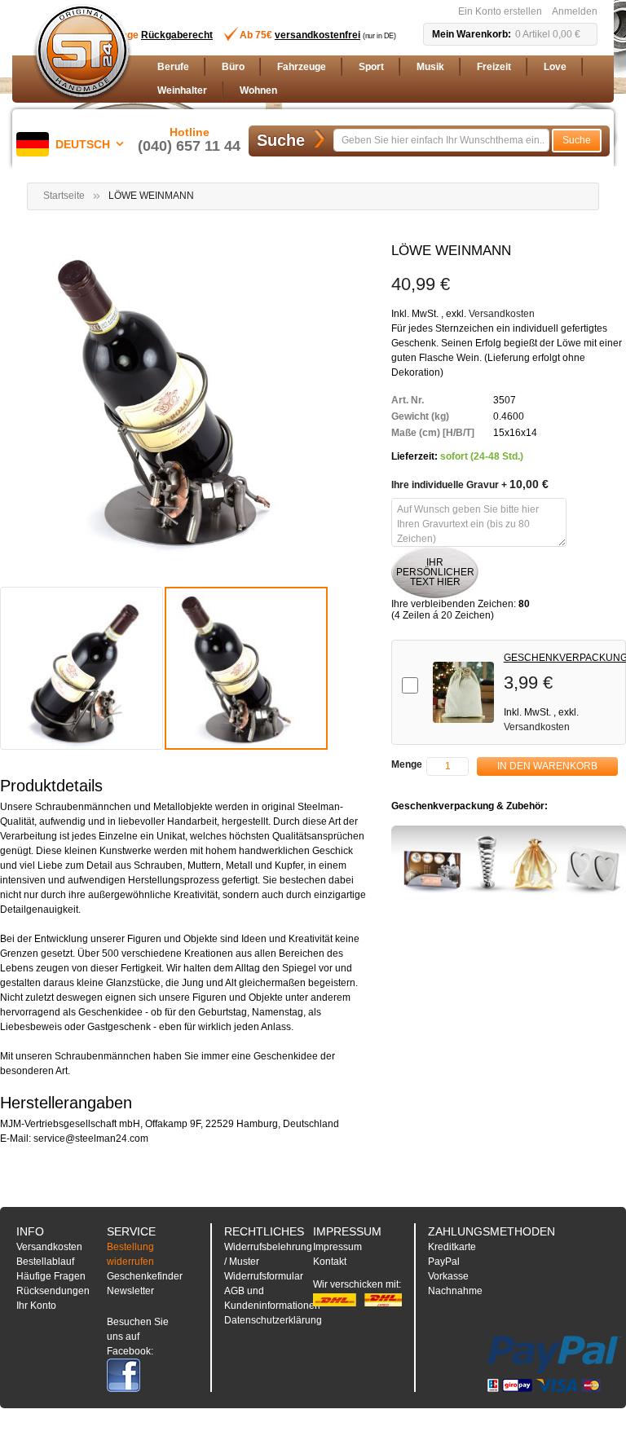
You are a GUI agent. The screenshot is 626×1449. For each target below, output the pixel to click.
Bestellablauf (45, 1261)
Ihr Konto (36, 1305)
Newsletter (130, 1291)
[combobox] (441, 140)
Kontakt (329, 1261)
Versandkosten (502, 313)
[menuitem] (173, 67)
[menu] (374, 79)
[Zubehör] (508, 861)
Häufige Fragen (51, 1276)
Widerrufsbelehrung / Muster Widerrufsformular (268, 1261)
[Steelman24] (82, 54)
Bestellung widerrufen (130, 1254)
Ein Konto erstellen (500, 11)
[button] (73, 144)
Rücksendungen (53, 1291)
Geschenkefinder (145, 1276)
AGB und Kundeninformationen (272, 1298)
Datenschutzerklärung (273, 1320)
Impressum (337, 1247)
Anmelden (574, 11)
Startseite (64, 195)
